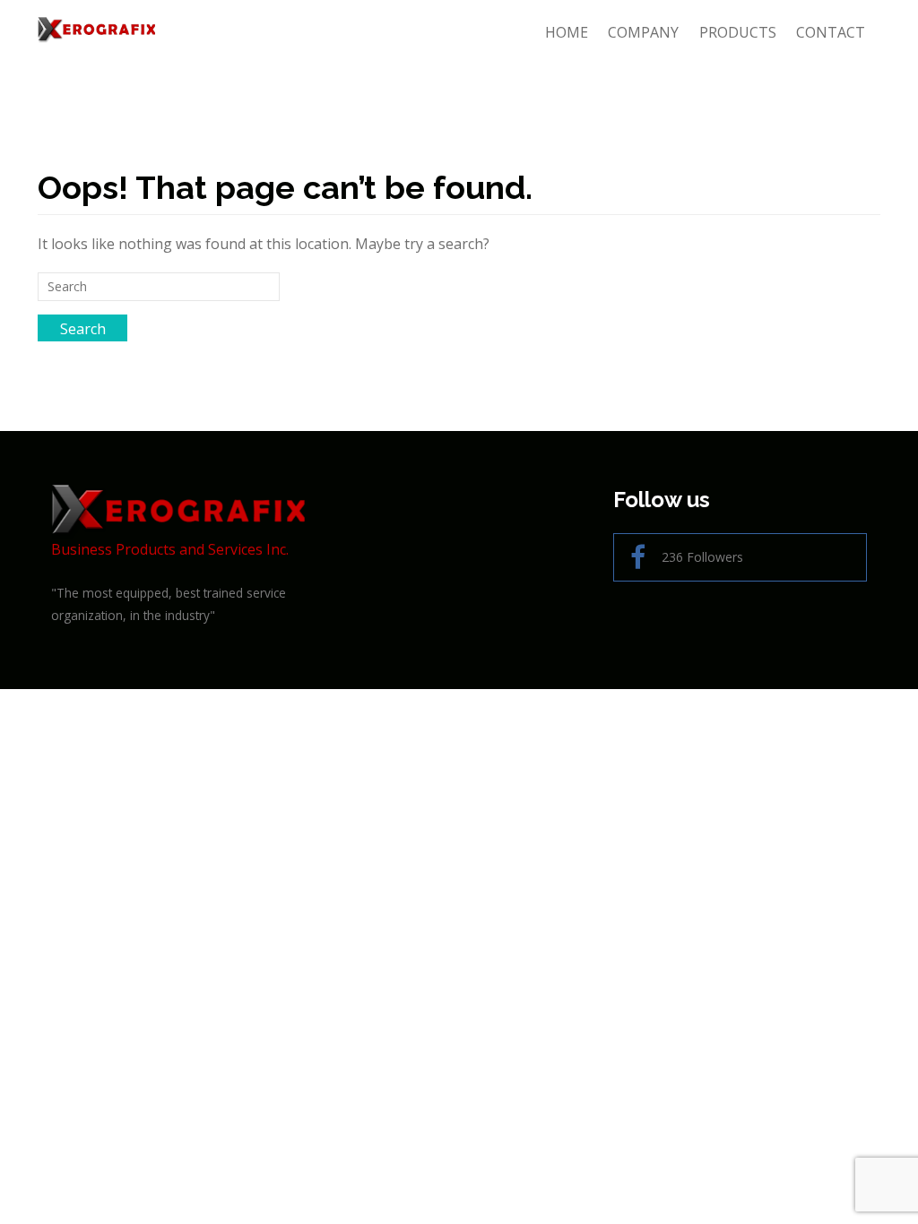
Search (83, 329)
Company (643, 32)
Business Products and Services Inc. (170, 549)
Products (737, 32)
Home (566, 32)
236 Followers (702, 556)
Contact (830, 32)
